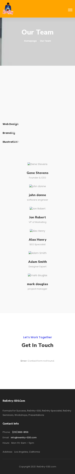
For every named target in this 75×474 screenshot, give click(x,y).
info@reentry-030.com (24, 437)
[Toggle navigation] (70, 10)
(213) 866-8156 (20, 432)
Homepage (30, 40)
